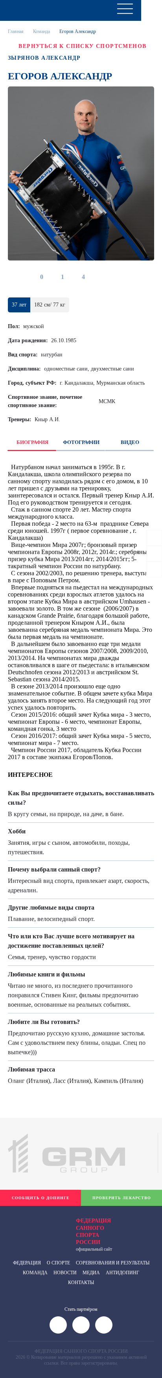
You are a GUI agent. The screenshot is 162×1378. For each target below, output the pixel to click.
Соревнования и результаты (112, 1263)
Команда (41, 31)
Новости (65, 1272)
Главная (16, 31)
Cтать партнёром (81, 1309)
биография (32, 442)
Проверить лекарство (121, 1198)
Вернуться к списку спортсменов (82, 46)
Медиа (91, 1272)
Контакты (81, 1282)
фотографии (81, 442)
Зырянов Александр (44, 58)
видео (130, 442)
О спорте (58, 1263)
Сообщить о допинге (41, 1198)
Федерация (27, 1263)
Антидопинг (122, 1272)
